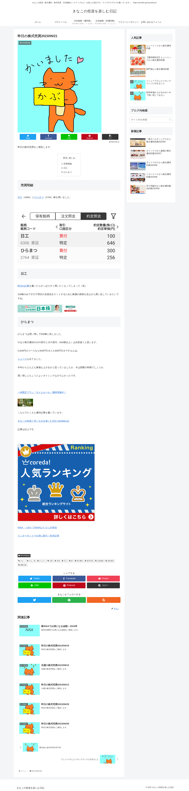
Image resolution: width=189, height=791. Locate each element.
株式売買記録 (25, 555)
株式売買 (90, 561)
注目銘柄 (100, 561)
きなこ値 (32, 561)
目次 (65, 158)
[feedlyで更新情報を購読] (69, 600)
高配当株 (23, 565)
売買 (51, 561)
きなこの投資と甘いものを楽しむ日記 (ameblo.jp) (43, 421)
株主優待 (80, 561)
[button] (170, 119)
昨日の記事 (23, 286)
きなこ (22, 561)
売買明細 (68, 164)
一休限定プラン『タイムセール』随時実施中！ (42, 392)
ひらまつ (68, 172)
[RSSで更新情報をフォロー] (103, 600)
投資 (58, 561)
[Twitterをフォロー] (34, 600)
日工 (66, 168)
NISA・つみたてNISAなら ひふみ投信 (37, 527)
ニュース (22, 359)
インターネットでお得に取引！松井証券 (38, 535)
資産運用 (110, 561)
